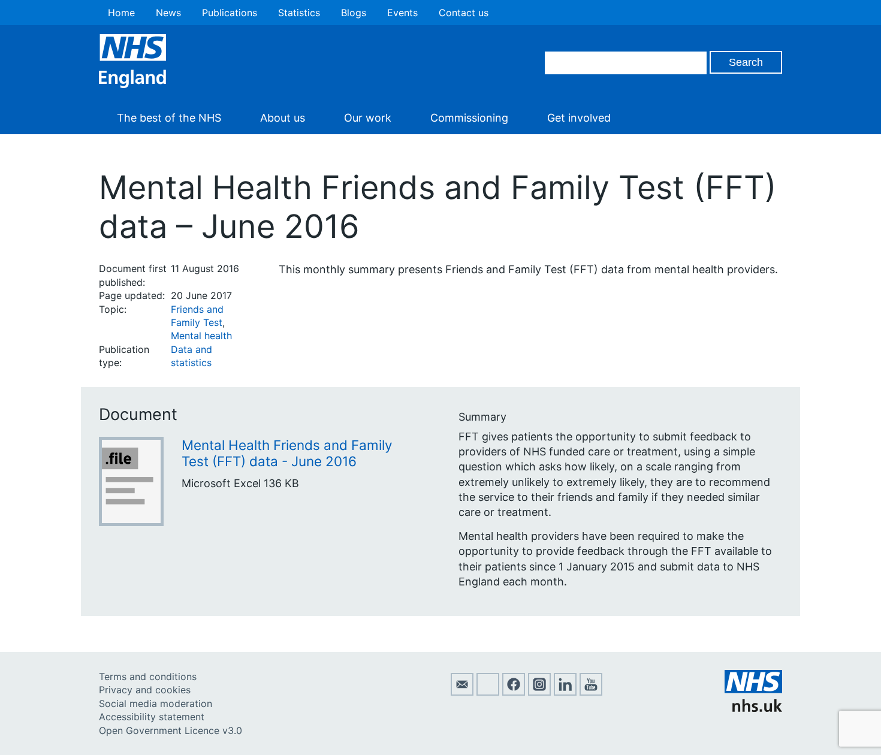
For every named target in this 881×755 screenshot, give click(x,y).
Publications (229, 13)
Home (121, 13)
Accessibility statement (151, 717)
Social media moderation (155, 703)
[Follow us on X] (487, 692)
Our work (367, 117)
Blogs (353, 13)
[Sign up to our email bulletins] (462, 692)
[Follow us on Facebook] (513, 692)
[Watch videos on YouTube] (591, 692)
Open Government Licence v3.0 (170, 730)
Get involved (579, 117)
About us (282, 117)
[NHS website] (753, 708)
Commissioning (469, 117)
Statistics (299, 13)
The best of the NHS (169, 117)
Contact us (463, 13)
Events (402, 13)
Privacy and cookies (145, 690)
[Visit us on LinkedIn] (565, 692)
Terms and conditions (148, 676)
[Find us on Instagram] (539, 692)
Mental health (201, 336)
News (168, 13)
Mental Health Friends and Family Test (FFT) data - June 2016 (287, 453)
